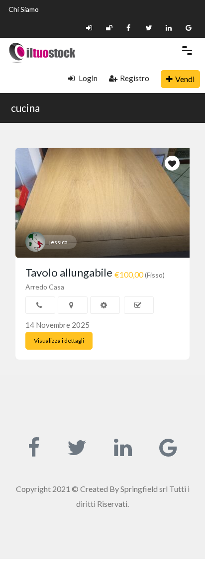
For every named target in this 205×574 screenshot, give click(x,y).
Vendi (185, 79)
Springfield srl (144, 488)
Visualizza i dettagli (59, 340)
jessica (58, 242)
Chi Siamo (23, 9)
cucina (25, 107)
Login (87, 78)
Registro (134, 78)
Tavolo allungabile (68, 272)
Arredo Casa (44, 287)
